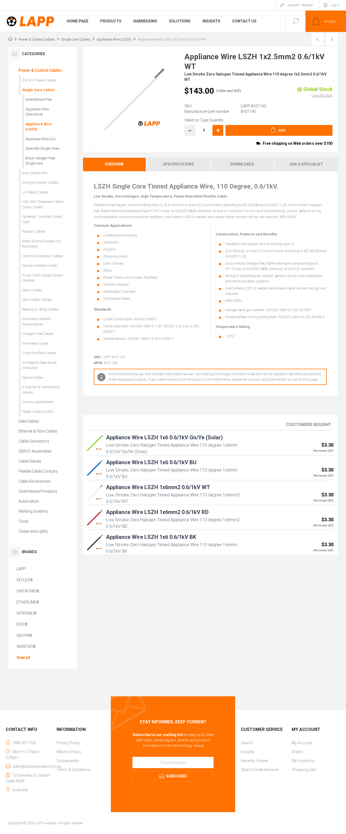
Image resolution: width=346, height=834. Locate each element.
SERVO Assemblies (35, 451)
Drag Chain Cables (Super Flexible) (42, 278)
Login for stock (322, 95)
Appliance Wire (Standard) (37, 112)
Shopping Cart (304, 769)
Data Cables (29, 421)
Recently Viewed (254, 761)
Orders (297, 752)
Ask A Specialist (306, 164)
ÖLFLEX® (24, 580)
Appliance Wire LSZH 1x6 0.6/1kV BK (151, 537)
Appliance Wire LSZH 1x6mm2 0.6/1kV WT (158, 487)
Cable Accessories (35, 481)
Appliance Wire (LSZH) (38, 126)
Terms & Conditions (73, 769)
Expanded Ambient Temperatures (36, 321)
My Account (302, 743)
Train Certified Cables (39, 353)
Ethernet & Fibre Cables (38, 431)
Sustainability (67, 761)
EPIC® (22, 624)
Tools (24, 521)
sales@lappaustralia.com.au (36, 766)
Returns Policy (68, 752)
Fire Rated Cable (35, 343)
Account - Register (300, 5)
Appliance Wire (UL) (40, 139)
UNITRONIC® (27, 591)
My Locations (303, 761)
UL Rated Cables (35, 192)
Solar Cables (32, 290)
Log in (335, 5)
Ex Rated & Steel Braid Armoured (39, 365)
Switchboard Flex (38, 99)
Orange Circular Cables (40, 182)
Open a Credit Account (260, 769)
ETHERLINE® (27, 602)
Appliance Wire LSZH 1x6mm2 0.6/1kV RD (157, 512)
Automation (29, 501)
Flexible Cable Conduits (38, 471)
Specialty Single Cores (42, 148)
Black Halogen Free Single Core (40, 161)
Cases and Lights (33, 531)
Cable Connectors (34, 441)
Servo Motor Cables (37, 300)
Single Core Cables (38, 90)
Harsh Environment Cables (42, 256)
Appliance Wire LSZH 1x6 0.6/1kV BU (151, 462)
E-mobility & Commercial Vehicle (40, 389)
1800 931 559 (24, 743)
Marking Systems (33, 511)
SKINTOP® (26, 646)
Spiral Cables (33, 377)
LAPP (21, 569)
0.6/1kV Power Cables (39, 80)
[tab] (115, 164)
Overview (114, 164)
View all (23, 657)
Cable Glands (30, 461)
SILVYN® (24, 635)
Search (247, 743)
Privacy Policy (68, 743)
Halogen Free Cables (38, 334)
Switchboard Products (38, 491)
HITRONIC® (26, 613)
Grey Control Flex (35, 173)
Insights (247, 752)
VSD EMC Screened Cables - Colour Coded (44, 204)
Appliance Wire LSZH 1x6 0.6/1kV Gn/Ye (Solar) (164, 437)
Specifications (178, 164)
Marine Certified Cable (39, 265)
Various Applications (38, 402)
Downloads (242, 164)
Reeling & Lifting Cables (40, 309)
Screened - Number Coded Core (42, 219)
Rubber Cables (33, 231)
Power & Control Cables (40, 70)
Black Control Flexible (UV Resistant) (41, 244)
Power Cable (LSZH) (37, 412)
